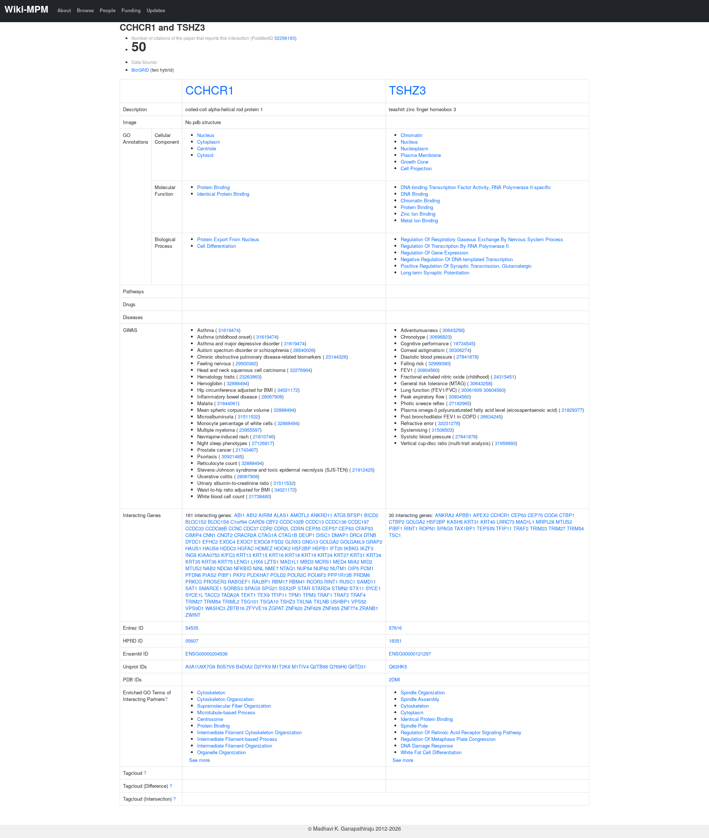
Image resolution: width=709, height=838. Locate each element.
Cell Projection (416, 168)
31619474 (228, 330)
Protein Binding (213, 187)
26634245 (490, 416)
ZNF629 (312, 608)
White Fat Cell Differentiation (431, 752)
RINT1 (331, 581)
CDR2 (266, 528)
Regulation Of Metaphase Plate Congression (448, 738)
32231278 (448, 423)
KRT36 (209, 561)
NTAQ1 (287, 568)
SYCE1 (373, 588)
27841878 (466, 356)
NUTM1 (338, 568)
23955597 (249, 429)
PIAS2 (209, 574)
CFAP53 (364, 528)
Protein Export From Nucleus (228, 239)
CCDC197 (358, 521)
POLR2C (296, 574)
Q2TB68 (319, 666)
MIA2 (353, 561)
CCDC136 (335, 521)
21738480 (259, 496)
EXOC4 (227, 541)
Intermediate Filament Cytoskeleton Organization (249, 732)
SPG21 (269, 588)
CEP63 (346, 528)
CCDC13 (314, 521)
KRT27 (341, 554)
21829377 (572, 409)
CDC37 (250, 528)
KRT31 (357, 554)
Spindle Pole (414, 725)
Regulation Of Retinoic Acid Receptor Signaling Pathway (461, 732)
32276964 (300, 369)
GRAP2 (374, 541)
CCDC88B (216, 528)
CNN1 (209, 534)
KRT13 (243, 554)
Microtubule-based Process (226, 712)
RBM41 (297, 581)
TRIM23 (538, 528)
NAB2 (209, 568)
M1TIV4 (300, 666)
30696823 (439, 336)
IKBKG (351, 548)
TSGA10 (269, 601)
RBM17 (280, 581)
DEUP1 (307, 534)
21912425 (362, 469)
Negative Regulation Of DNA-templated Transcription (457, 259)
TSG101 (249, 601)
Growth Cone (414, 161)
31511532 (248, 416)
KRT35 (192, 561)
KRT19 (308, 554)
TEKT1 (248, 594)
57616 (395, 627)
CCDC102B (292, 521)
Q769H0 (338, 666)
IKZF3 (366, 548)
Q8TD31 (357, 666)
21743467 (246, 449)
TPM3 (309, 594)
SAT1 (191, 588)
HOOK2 (282, 548)
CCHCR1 (209, 89)
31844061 (227, 403)
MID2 (366, 561)
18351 (395, 640)
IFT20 (336, 548)
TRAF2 (341, 594)
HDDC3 (228, 548)
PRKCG (193, 581)
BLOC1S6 (218, 521)
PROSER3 (214, 581)
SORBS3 (233, 588)
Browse (85, 10)
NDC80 (224, 568)
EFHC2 (210, 541)
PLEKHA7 (258, 574)
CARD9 (256, 521)
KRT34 (373, 554)
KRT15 (260, 554)
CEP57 (329, 528)
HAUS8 (211, 548)
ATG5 (340, 515)
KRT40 (487, 521)
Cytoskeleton (211, 692)
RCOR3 (314, 581)
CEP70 (535, 515)
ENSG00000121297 (410, 653)
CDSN (297, 528)
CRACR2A (245, 534)
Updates (156, 10)
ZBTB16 (235, 608)
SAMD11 (366, 581)
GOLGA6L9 (352, 541)
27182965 (459, 403)
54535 (191, 627)
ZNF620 (293, 608)
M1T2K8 (281, 666)
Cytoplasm (208, 141)
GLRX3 (293, 541)
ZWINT (193, 614)
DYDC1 (193, 541)
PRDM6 (361, 574)
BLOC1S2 (195, 521)
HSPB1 (320, 548)
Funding (131, 10)
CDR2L (281, 528)
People (108, 10)
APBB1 (464, 515)
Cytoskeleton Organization (225, 698)
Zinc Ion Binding (418, 213)
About (64, 10)
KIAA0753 (209, 554)
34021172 (287, 389)
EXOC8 (262, 541)
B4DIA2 (244, 666)
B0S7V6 (225, 666)
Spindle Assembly (420, 698)
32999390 (438, 363)
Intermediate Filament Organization (234, 745)
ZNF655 (330, 608)
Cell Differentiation (216, 245)
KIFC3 (228, 554)
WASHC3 (215, 608)
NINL (258, 568)
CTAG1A (267, 534)
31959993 (505, 443)
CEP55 (313, 528)
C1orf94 (238, 521)
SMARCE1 (210, 588)
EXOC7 (245, 541)
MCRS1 (323, 561)
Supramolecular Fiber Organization (234, 705)
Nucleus (206, 134)
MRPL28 (545, 521)
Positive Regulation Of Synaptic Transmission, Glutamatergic (466, 265)
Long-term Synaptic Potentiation (435, 272)
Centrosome (210, 718)
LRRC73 (505, 521)
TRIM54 (212, 601)
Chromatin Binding (420, 200)
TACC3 (212, 594)
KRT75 (225, 561)
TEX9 (263, 594)
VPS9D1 (194, 608)
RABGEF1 (239, 581)
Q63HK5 (398, 666)
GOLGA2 (329, 541)
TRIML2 (230, 601)
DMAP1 (340, 534)
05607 (191, 640)
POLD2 (278, 574)
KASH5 (455, 521)
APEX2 (481, 515)
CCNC (235, 528)
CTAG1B (287, 534)
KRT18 (292, 554)
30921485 (232, 456)
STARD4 (321, 588)
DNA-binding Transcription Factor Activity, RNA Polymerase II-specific (476, 187)
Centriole (206, 148)
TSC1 (395, 534)
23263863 (249, 376)
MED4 (339, 561)
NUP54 (304, 568)
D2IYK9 (262, 666)
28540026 (303, 349)
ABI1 (239, 515)
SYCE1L (194, 594)
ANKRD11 (321, 515)
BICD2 (371, 515)
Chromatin (411, 134)
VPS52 (358, 601)
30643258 (452, 330)
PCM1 (367, 568)
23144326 (336, 356)
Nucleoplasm (414, 148)
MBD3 (307, 561)
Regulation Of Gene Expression (434, 252)
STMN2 (340, 588)
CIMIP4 (193, 534)
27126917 (262, 443)
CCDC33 (194, 528)
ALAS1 (281, 515)
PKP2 (239, 574)
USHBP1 (340, 601)
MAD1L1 (289, 561)
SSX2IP (287, 588)
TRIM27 (193, 601)
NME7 (271, 568)
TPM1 (294, 594)
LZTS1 (271, 561)
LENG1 (242, 561)
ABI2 (251, 515)
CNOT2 (225, 534)
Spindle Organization (423, 692)
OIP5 (353, 568)
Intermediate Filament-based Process (237, 738)
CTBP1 (567, 515)
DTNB (370, 534)
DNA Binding (414, 193)
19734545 (463, 343)
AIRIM (265, 515)
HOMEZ (264, 548)
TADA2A (230, 594)
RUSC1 (347, 581)
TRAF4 (358, 594)
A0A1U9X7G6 (200, 666)
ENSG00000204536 (206, 653)
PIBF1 (225, 574)
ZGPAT (276, 608)
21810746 (263, 436)
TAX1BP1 (464, 528)
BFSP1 (355, 515)
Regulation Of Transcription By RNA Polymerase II (455, 245)
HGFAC (245, 548)
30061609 (471, 389)
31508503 (442, 429)
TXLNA (304, 601)
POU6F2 (317, 574)
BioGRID (140, 69)
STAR (304, 588)
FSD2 (277, 541)
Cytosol (205, 154)
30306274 (459, 349)
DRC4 (356, 534)
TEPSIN (485, 528)
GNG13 (310, 541)
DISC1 (323, 534)
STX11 (356, 588)
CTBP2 (396, 521)
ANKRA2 (444, 515)
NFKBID (242, 568)
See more (199, 759)
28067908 (271, 396)
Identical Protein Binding (223, 193)
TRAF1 (324, 594)
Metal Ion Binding (419, 220)
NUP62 (321, 568)
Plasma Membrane (421, 154)
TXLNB (321, 601)
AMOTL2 (299, 515)
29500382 (246, 363)
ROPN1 (427, 528)
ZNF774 (349, 608)
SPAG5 (252, 588)
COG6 (551, 515)
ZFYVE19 (256, 608)
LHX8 (257, 561)
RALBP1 (261, 581)
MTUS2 (193, 568)
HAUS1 (193, 548)
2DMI (394, 679)
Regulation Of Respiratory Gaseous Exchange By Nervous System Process (482, 239)
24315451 (504, 376)
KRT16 (276, 554)
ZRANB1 (368, 608)
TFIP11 (279, 594)
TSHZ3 (407, 89)
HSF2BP (301, 548)
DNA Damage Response (427, 745)
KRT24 (325, 554)
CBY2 (272, 521)
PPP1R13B (340, 574)
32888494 (237, 383)
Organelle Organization (221, 752)
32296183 (284, 38)
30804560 (427, 369)
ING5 (190, 554)
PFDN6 (193, 574)
